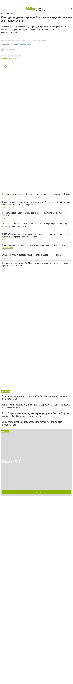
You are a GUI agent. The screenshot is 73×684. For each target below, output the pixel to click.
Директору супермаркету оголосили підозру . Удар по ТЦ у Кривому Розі (32, 423)
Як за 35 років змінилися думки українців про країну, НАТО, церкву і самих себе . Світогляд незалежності (36, 415)
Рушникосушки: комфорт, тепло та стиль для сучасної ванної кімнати (33, 245)
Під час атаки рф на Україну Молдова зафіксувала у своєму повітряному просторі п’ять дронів (35, 264)
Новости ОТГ (11, 461)
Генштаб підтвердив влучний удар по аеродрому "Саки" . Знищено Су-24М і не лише (36, 406)
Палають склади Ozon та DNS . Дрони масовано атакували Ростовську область (34, 214)
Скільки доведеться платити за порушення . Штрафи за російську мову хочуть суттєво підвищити (34, 224)
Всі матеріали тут (37, 492)
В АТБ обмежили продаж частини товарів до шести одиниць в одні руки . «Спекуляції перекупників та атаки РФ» (35, 235)
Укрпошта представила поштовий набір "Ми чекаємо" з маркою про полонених (35, 397)
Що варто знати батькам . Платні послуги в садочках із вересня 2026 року (36, 194)
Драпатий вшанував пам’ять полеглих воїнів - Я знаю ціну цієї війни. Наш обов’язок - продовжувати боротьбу (36, 203)
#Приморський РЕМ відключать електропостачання (16, 44)
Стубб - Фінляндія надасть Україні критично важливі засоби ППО (31, 255)
